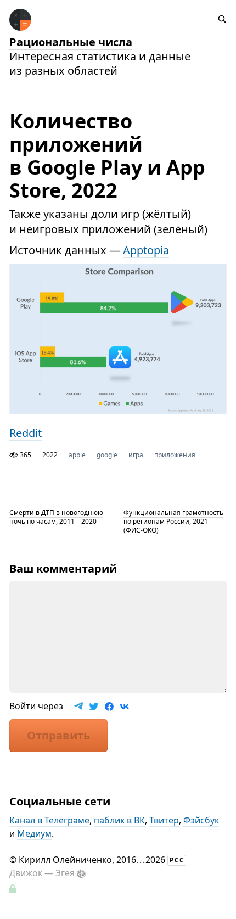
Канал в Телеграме (49, 820)
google (107, 455)
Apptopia (146, 250)
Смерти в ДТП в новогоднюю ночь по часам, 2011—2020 (56, 517)
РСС (177, 860)
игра (135, 455)
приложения (174, 455)
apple (77, 455)
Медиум (34, 833)
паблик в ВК (119, 820)
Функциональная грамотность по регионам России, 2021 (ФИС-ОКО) (173, 521)
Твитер (164, 820)
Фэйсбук (201, 820)
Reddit (25, 432)
